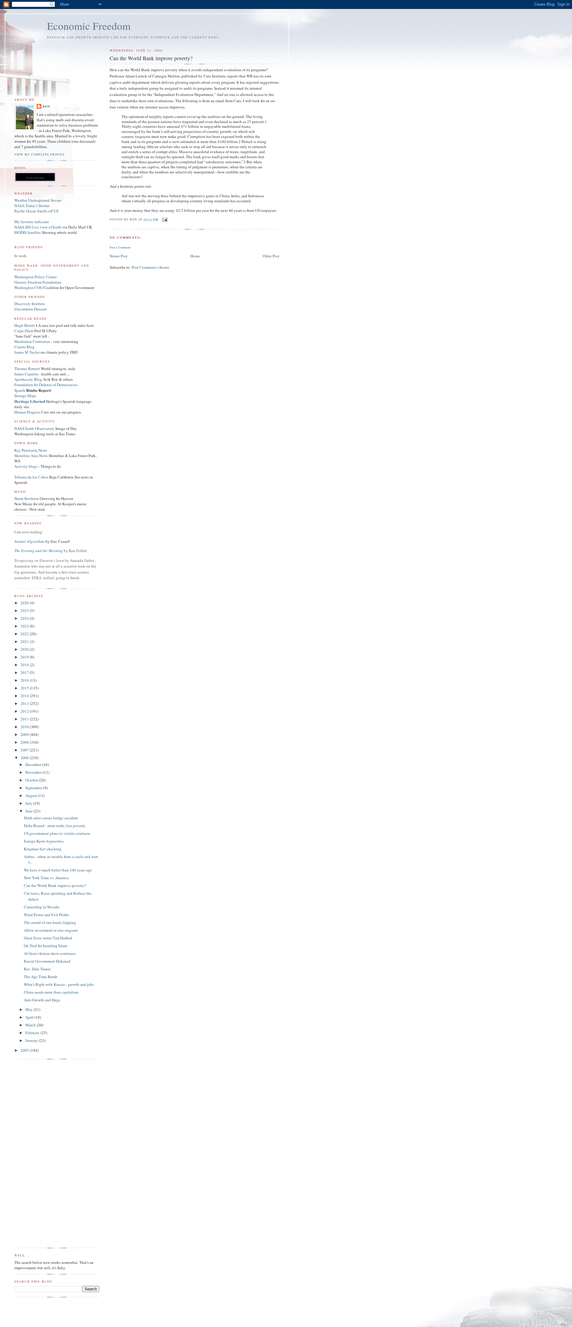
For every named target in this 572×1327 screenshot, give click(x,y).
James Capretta (26, 374)
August (31, 795)
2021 (25, 641)
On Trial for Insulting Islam (45, 945)
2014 (25, 695)
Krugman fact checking (42, 848)
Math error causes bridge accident (51, 818)
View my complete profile (39, 154)
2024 (25, 618)
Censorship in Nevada (41, 907)
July (29, 803)
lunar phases (35, 177)
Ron (46, 106)
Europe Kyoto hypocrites (44, 841)
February (33, 1032)
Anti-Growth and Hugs (42, 1000)
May (29, 1009)
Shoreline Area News (31, 455)
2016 (25, 680)
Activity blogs (26, 466)
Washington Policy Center (35, 276)
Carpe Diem (23, 330)
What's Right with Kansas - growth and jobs (59, 984)
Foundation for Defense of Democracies (45, 384)
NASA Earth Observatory (34, 428)
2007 (25, 750)
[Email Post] (164, 219)
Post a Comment (120, 247)
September (34, 787)
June (29, 811)
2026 (25, 602)
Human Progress (27, 412)
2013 (25, 703)
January (32, 1040)
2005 (25, 1050)
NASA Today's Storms (31, 205)
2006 (25, 757)
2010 (25, 726)
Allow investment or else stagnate (51, 930)
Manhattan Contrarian (32, 341)
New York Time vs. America (46, 877)
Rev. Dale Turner (37, 969)
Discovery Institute (29, 303)
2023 (25, 626)
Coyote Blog (24, 346)
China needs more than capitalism (51, 992)
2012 (25, 711)
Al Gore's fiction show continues (50, 953)
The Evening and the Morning (39, 550)
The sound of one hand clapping (50, 922)
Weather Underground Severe (37, 200)
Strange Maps (25, 395)
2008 (25, 742)
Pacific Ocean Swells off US (36, 211)
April (30, 1017)
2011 (25, 719)
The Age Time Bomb (40, 976)
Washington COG (28, 287)
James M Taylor (27, 352)
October (32, 780)
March (31, 1025)
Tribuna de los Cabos (31, 477)
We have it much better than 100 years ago (58, 870)
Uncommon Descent (30, 309)
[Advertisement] (38, 1153)
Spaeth (19, 390)
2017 (25, 672)
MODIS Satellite (27, 232)
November (34, 772)
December (33, 764)
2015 (25, 688)
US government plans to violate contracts (57, 833)
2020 (25, 649)
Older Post (271, 256)
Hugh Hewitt (24, 325)
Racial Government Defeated (47, 961)
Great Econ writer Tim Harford (48, 938)
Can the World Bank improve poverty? (55, 885)
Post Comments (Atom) (150, 267)
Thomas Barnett (27, 368)
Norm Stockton (26, 498)
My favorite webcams (31, 221)
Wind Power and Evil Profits (46, 914)
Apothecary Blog (28, 379)
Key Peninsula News (30, 450)
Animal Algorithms (30, 541)
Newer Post (119, 256)
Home (195, 256)
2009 (25, 734)
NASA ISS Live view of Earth (37, 227)
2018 (25, 664)
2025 (25, 610)
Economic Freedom (88, 26)
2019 (25, 657)
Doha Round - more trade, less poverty (55, 825)
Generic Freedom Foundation (37, 282)
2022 (25, 633)
